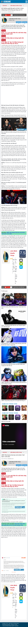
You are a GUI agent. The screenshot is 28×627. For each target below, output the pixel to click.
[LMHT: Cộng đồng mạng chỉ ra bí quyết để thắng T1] (14, 392)
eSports (5, 5)
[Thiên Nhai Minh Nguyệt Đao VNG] (24, 417)
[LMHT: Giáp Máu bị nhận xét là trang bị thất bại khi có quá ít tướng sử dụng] (14, 374)
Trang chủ (19, 22)
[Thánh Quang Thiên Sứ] (24, 408)
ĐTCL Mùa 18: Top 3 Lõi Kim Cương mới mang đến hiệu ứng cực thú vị (12, 485)
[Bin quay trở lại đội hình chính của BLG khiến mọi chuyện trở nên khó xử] (14, 354)
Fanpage (25, 22)
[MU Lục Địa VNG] (17, 408)
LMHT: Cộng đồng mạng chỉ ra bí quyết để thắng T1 (13, 400)
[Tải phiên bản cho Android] (21, 263)
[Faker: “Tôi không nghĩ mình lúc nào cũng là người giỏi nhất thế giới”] (14, 317)
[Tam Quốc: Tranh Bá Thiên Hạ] (4, 408)
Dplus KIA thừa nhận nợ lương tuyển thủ (12, 481)
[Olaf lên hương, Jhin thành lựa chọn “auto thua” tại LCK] (14, 299)
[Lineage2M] (11, 408)
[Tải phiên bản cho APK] (21, 267)
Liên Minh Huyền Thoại (16, 5)
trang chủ (22, 256)
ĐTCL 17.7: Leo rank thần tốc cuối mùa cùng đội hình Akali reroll (13, 476)
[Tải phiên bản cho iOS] (21, 260)
